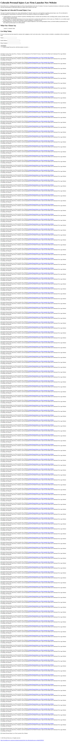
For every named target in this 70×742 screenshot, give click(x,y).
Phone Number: (4, 43)
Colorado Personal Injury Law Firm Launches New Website (41, 57)
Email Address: (4, 40)
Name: (2, 37)
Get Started (3, 45)
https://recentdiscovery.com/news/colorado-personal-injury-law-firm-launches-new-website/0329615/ (22, 740)
